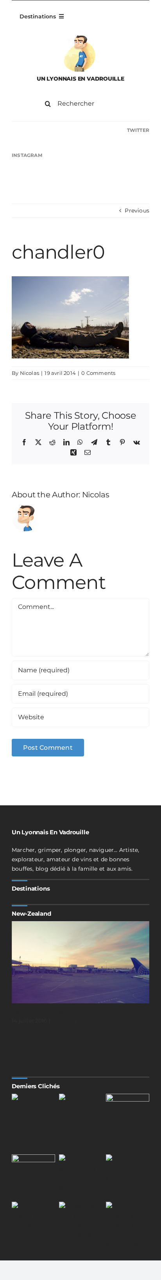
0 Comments (98, 373)
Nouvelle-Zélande (101, 1020)
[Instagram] (80, 155)
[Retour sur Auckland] (80, 962)
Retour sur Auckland (41, 1012)
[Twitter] (80, 130)
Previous (137, 210)
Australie (63, 1020)
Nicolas (29, 373)
